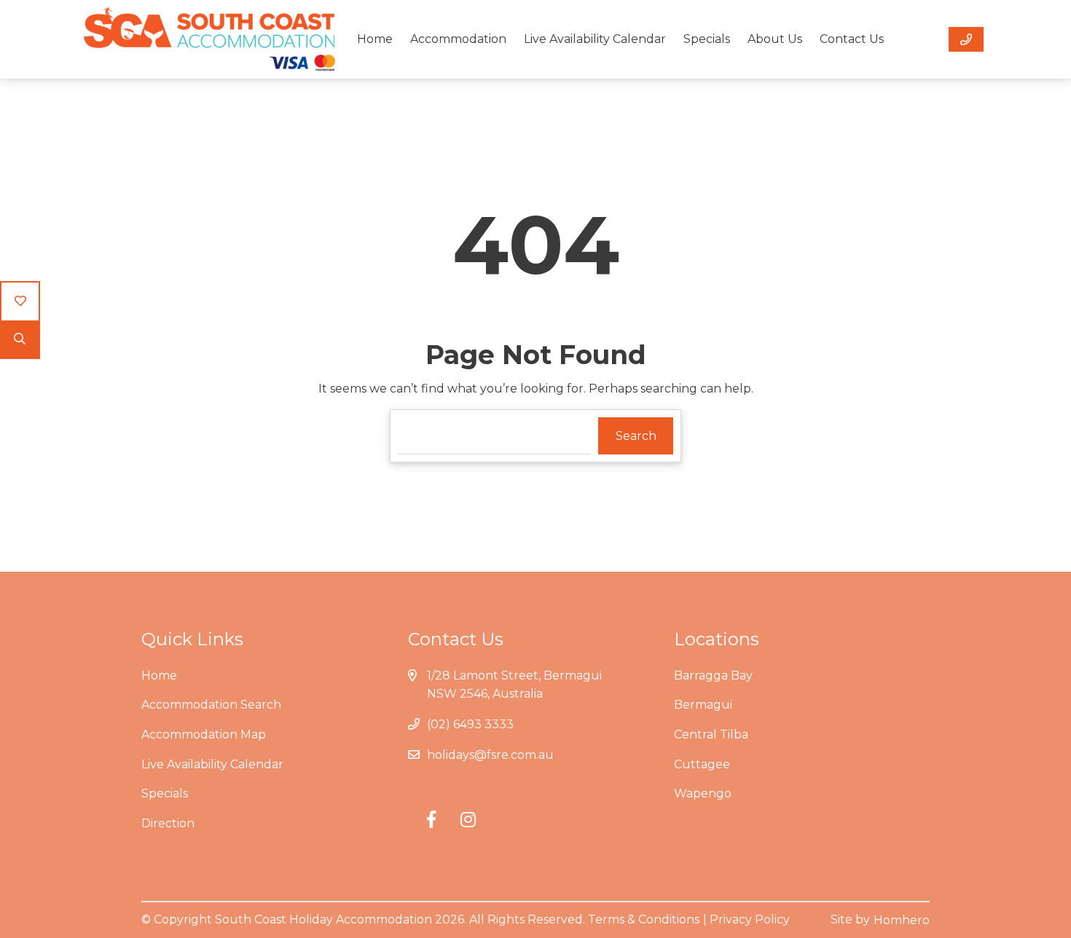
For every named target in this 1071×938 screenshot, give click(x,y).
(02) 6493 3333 (470, 724)
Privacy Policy (750, 919)
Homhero (902, 920)
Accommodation (458, 39)
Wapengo (702, 793)
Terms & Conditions (643, 919)
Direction (168, 823)
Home (375, 39)
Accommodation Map (203, 734)
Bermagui (703, 705)
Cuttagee (702, 764)
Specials (706, 39)
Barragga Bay (713, 675)
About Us (775, 39)
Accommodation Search (211, 705)
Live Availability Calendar (595, 39)
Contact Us (852, 39)
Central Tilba (711, 734)
